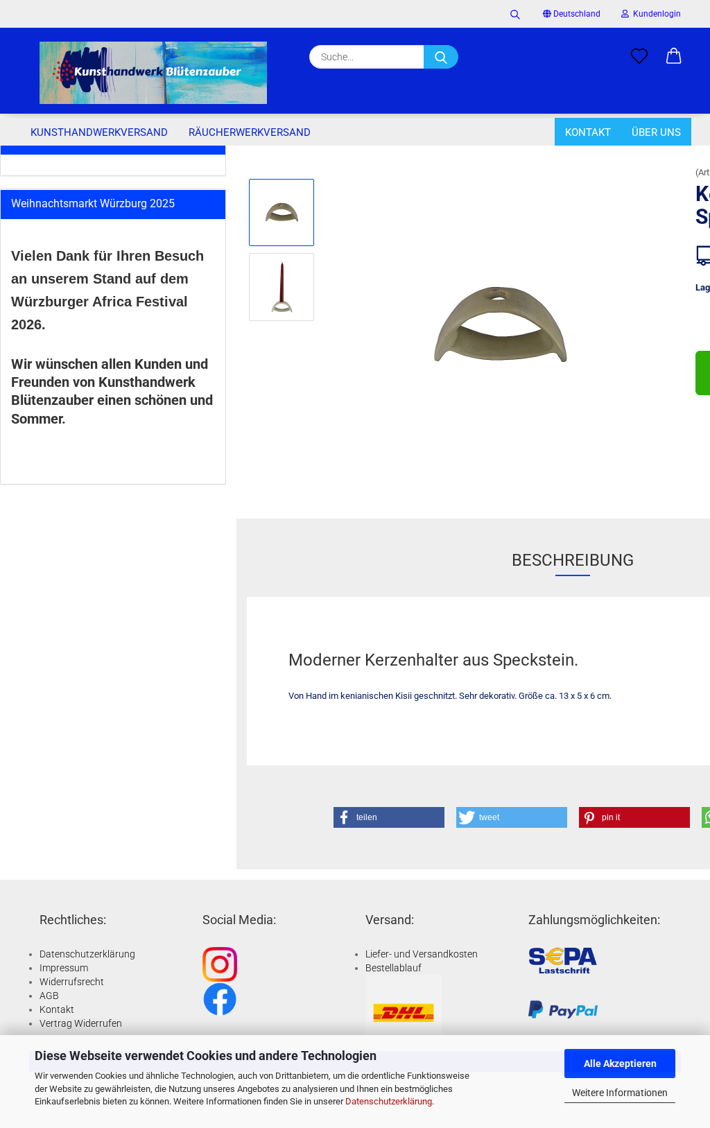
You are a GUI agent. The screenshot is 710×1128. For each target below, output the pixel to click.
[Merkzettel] (639, 57)
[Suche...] (441, 57)
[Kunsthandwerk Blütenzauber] (153, 73)
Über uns (656, 132)
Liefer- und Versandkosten (421, 954)
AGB (49, 995)
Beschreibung (573, 560)
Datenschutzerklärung (388, 1101)
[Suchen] (515, 14)
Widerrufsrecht (72, 981)
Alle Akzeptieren (620, 1063)
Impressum (64, 967)
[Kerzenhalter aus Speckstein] (500, 323)
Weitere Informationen (620, 1092)
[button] (674, 57)
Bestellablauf (393, 967)
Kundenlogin (655, 14)
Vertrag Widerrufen (81, 1023)
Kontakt (588, 132)
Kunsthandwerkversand (99, 132)
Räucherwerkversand (250, 132)
